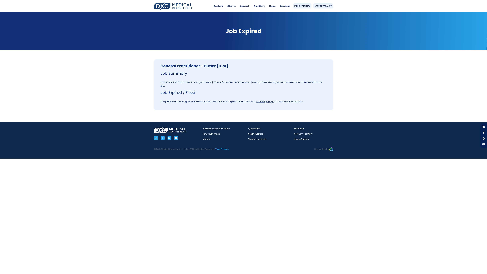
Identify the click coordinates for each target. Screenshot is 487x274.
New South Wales (211, 133)
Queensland (254, 128)
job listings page (265, 101)
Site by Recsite (321, 149)
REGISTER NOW (303, 6)
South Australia (255, 133)
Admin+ (244, 6)
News (272, 6)
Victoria (206, 139)
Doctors (218, 6)
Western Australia (257, 139)
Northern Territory (303, 133)
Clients (231, 6)
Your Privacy (222, 149)
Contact (285, 6)
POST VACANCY (324, 6)
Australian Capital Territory (216, 128)
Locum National (301, 139)
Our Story (259, 6)
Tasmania (299, 128)
